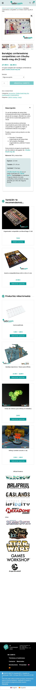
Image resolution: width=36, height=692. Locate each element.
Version (4, 74)
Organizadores (14, 95)
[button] (31, 16)
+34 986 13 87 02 (24, 647)
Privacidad (22, 665)
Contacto (12, 661)
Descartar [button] (5, 684)
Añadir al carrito (21, 83)
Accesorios (12, 93)
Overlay (14, 97)
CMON (10, 97)
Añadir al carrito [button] (18, 242)
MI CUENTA (11, 655)
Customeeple (6, 95)
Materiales (20, 661)
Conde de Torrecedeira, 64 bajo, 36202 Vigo (25, 646)
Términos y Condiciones (17, 658)
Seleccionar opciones (18, 284)
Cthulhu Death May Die (22, 93)
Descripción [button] (10, 108)
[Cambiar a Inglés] (28, 664)
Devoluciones (13, 665)
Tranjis (20, 97)
